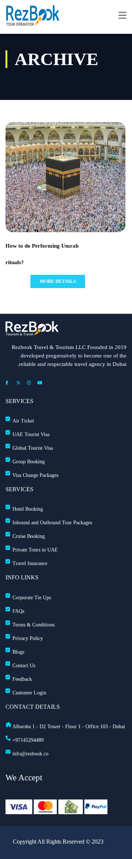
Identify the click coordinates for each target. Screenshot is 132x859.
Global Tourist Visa (32, 448)
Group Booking (28, 461)
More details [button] (58, 281)
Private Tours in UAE (35, 550)
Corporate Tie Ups (31, 597)
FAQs (18, 611)
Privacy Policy (27, 638)
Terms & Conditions (33, 625)
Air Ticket (23, 421)
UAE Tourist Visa (31, 434)
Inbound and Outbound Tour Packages (52, 522)
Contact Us (23, 665)
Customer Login (29, 693)
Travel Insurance (29, 563)
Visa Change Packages (35, 475)
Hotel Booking (27, 509)
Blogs (18, 652)
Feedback (22, 679)
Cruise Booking (28, 536)
